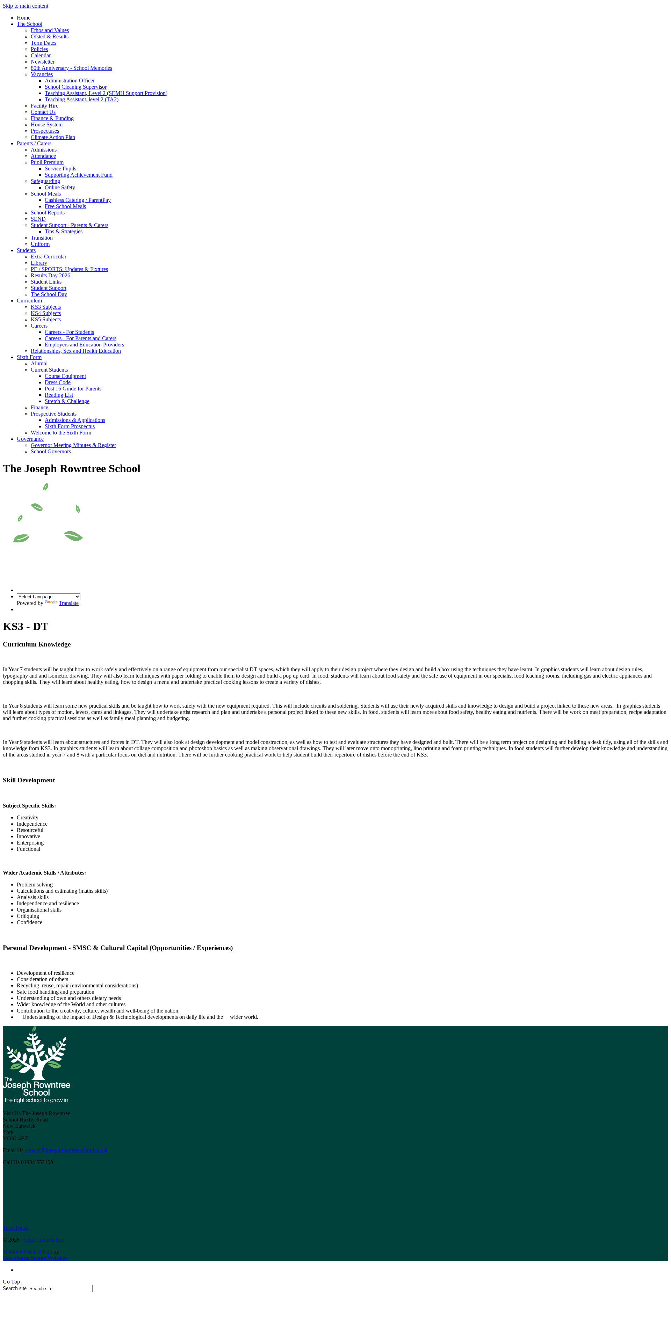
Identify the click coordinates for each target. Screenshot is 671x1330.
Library (39, 263)
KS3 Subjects (46, 307)
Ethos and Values (50, 30)
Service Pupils (60, 168)
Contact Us (43, 112)
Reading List (59, 395)
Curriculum (29, 301)
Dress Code (58, 382)
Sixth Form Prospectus (70, 426)
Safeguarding (45, 181)
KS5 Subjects (46, 319)
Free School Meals (65, 206)
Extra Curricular (48, 257)
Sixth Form (29, 357)
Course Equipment (65, 376)
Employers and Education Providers (84, 345)
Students (26, 250)
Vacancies (42, 74)
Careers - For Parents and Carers (80, 338)
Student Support (48, 288)
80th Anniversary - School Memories (71, 68)
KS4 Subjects (46, 313)
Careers (39, 326)
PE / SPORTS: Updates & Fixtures (69, 269)
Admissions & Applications (75, 420)
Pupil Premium (47, 162)
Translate (69, 603)
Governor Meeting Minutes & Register (73, 445)
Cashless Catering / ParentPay (78, 200)
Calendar (41, 55)
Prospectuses (45, 131)
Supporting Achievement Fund (79, 175)
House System (47, 124)
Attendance (43, 156)
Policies (39, 49)
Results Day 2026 (50, 275)
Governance (30, 439)
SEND (38, 219)
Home (23, 18)
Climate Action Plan (53, 137)
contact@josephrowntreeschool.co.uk (66, 1150)
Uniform (40, 244)
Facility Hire (44, 106)
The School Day (49, 294)
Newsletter (43, 62)
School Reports (48, 212)
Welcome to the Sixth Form (61, 433)
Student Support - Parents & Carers (69, 225)
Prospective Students (54, 414)
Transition (42, 238)
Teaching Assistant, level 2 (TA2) (81, 99)
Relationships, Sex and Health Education (76, 351)
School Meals (46, 194)
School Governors (51, 451)
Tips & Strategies (63, 231)
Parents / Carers (34, 143)
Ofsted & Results (49, 36)
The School (29, 24)
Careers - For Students (69, 332)
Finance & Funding (52, 118)
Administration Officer (70, 80)
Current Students (49, 370)
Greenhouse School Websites (35, 1258)
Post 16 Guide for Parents (73, 389)
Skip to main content (25, 6)
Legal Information (44, 1240)
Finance (39, 407)
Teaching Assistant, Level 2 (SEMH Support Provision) (106, 93)
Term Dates (43, 43)
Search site (15, 1288)
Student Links (46, 282)
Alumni (39, 363)
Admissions (44, 150)
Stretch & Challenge (67, 401)
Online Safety (60, 187)
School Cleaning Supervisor (76, 87)
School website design (27, 1252)
